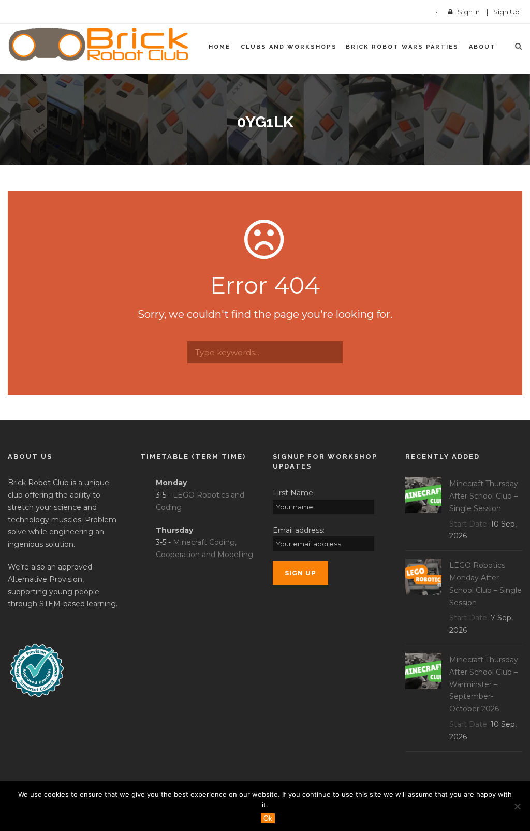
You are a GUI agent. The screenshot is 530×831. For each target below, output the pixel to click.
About (482, 46)
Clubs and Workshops (289, 46)
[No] (517, 806)
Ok (267, 818)
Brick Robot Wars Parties (402, 46)
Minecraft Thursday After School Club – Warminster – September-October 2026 (483, 684)
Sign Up (506, 12)
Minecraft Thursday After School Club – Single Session (483, 496)
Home (219, 46)
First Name (293, 493)
